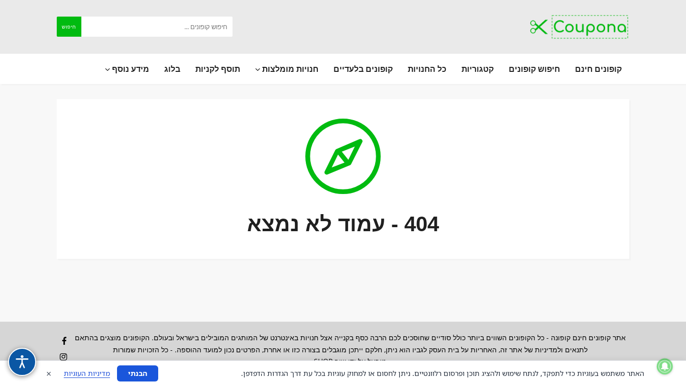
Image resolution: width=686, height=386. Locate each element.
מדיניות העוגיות (87, 373)
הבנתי (137, 373)
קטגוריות (478, 68)
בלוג (172, 68)
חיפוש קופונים (534, 68)
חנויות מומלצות (289, 68)
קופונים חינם (598, 68)
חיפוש (69, 26)
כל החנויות (427, 68)
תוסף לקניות (217, 68)
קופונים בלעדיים (363, 68)
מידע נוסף (129, 68)
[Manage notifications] (665, 366)
